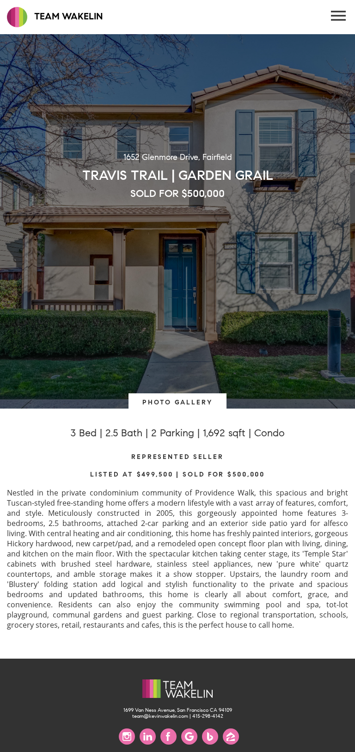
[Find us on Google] (189, 736)
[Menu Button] (339, 16)
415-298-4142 (207, 716)
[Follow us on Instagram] (127, 736)
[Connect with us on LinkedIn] (148, 736)
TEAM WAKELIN (67, 16)
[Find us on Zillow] (231, 736)
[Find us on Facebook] (168, 736)
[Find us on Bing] (210, 736)
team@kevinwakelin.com (160, 716)
